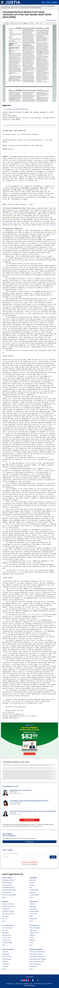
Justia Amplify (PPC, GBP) (37, 961)
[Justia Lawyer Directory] (37, 980)
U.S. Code (5, 930)
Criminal (32, 882)
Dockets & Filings (7, 942)
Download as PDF (51, 20)
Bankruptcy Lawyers (8, 880)
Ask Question (29, 841)
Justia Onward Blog (35, 964)
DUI (31, 887)
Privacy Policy (48, 983)
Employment (6, 909)
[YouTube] (24, 980)
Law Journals (33, 914)
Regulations (5, 933)
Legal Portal (19, 983)
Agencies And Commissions (21, 6)
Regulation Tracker (9, 6)
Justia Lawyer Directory (36, 954)
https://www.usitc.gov (11, 223)
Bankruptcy (33, 880)
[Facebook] (26, 980)
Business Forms (6, 956)
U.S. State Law (34, 925)
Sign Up (55, 2)
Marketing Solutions (36, 949)
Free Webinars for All (10, 786)
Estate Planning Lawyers (9, 890)
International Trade (8, 914)
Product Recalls (6, 959)
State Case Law (34, 933)
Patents (4, 961)
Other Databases (8, 949)
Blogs (31, 916)
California (32, 935)
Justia (2, 6)
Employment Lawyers (8, 887)
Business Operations (8, 906)
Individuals (33, 878)
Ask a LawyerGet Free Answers (9, 835)
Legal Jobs (5, 952)
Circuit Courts (6, 938)
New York (32, 940)
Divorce (32, 885)
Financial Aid (33, 909)
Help (31, 983)
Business (5, 901)
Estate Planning (34, 890)
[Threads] (31, 980)
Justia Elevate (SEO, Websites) (38, 959)
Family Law (33, 892)
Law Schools (34, 901)
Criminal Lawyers (7, 885)
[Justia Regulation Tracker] (13, 2)
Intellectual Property (8, 911)
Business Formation (8, 904)
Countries (5, 966)
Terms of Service (38, 983)
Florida (31, 938)
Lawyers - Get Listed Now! (29, 862)
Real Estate (5, 916)
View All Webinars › (29, 820)
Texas (31, 942)
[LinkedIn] (22, 980)
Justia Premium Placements (37, 956)
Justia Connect (10, 983)
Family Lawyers (6, 892)
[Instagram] (28, 980)
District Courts (6, 940)
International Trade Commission (37, 6)
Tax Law (4, 919)
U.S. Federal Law (7, 925)
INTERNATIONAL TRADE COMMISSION (17, 109)
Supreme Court (6, 935)
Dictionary (32, 904)
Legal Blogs (5, 954)
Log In (48, 2)
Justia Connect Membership (37, 952)
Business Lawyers (7, 882)
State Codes (33, 930)
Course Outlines (34, 911)
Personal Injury (34, 895)
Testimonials (33, 966)
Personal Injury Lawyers (9, 895)
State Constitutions (35, 928)
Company (26, 983)
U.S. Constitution (7, 928)
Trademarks (5, 964)
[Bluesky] (33, 980)
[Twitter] (35, 980)
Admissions (33, 906)
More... (4, 897)
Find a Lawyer (8, 850)
